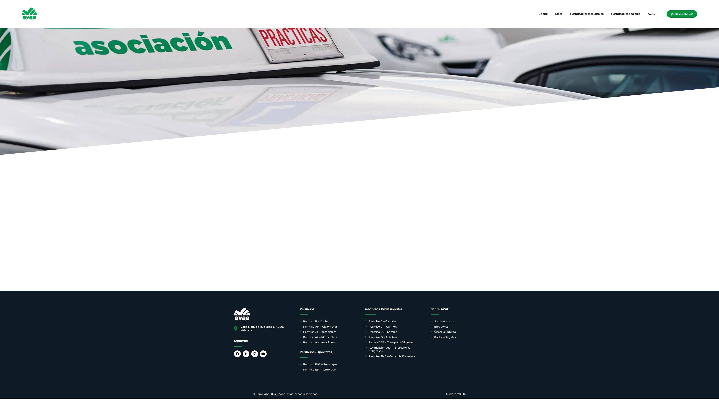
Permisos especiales (625, 14)
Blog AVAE (441, 326)
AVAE (651, 14)
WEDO (461, 394)
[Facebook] (237, 353)
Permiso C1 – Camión (383, 326)
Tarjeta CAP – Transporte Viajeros (391, 342)
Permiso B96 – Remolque (320, 364)
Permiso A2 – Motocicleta (320, 337)
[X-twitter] (246, 353)
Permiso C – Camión (382, 321)
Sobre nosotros (444, 321)
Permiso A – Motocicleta (319, 342)
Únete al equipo (445, 332)
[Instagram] (254, 353)
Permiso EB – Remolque (319, 369)
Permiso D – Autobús (383, 337)
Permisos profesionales (587, 14)
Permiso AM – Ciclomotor (320, 326)
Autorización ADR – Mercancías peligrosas (389, 349)
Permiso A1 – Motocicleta (319, 332)
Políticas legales (445, 337)
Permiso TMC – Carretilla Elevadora (392, 356)
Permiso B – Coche (316, 321)
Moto (559, 14)
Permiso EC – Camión (383, 332)
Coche (543, 14)
